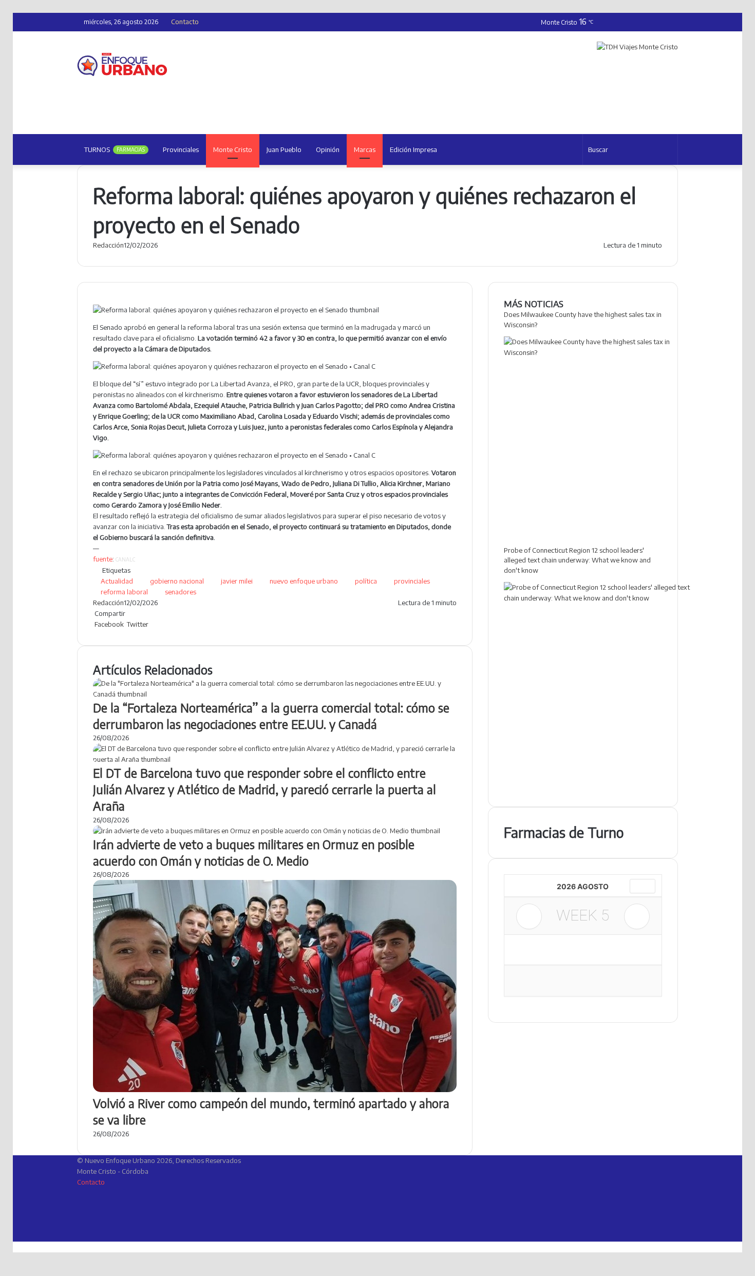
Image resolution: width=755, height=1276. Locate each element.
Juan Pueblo (284, 149)
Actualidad (117, 581)
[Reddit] (154, 624)
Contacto (185, 21)
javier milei (237, 581)
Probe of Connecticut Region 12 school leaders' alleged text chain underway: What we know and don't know (577, 560)
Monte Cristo (232, 149)
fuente (102, 559)
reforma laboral (124, 592)
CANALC (125, 559)
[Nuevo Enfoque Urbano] (122, 64)
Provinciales (181, 149)
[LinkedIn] (151, 624)
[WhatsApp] (155, 624)
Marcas (364, 149)
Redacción (108, 245)
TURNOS (114, 149)
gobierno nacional (177, 581)
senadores (180, 592)
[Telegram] (157, 624)
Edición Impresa (413, 149)
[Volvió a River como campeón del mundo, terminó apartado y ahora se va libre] (275, 1089)
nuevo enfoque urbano (304, 581)
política (366, 581)
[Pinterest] (152, 624)
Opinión (327, 149)
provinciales (412, 581)
